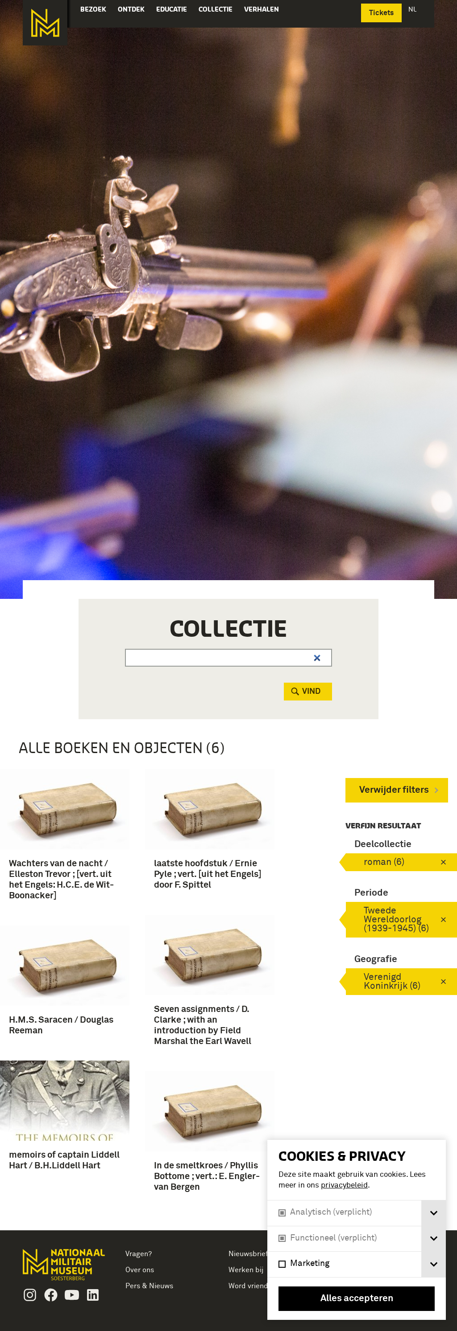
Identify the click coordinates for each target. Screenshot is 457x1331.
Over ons (139, 1270)
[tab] (433, 1213)
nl (413, 9)
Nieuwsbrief (248, 1253)
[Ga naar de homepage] (45, 22)
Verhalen (261, 9)
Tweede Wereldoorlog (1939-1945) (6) (396, 920)
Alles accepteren (356, 1298)
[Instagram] (30, 1295)
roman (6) (384, 862)
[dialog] (356, 1230)
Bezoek (93, 9)
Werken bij (246, 1270)
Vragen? (138, 1253)
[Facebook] (51, 1295)
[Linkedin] (93, 1295)
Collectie (216, 9)
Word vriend (248, 1286)
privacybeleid (344, 1185)
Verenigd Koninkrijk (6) (392, 982)
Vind (311, 692)
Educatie (171, 9)
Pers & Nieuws (149, 1286)
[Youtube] (72, 1295)
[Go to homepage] (65, 1268)
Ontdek (131, 9)
